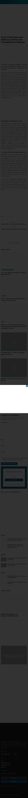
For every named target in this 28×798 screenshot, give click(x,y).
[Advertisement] (14, 399)
